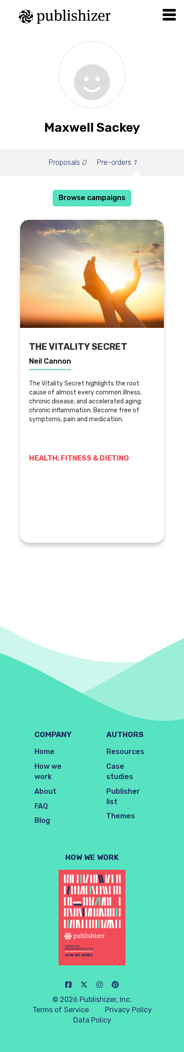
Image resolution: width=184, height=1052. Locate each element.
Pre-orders (116, 162)
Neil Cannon (50, 361)
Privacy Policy (128, 1010)
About (45, 791)
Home (44, 751)
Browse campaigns (92, 197)
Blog (42, 820)
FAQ (41, 806)
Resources (125, 751)
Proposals (67, 162)
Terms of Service (61, 1010)
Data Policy (92, 1020)
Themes (120, 816)
